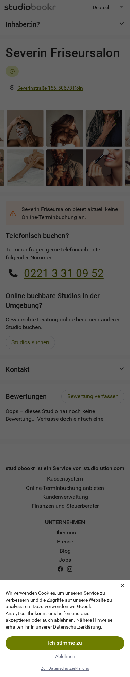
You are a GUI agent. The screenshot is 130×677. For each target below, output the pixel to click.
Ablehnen (65, 656)
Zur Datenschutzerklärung (65, 668)
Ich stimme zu (65, 643)
